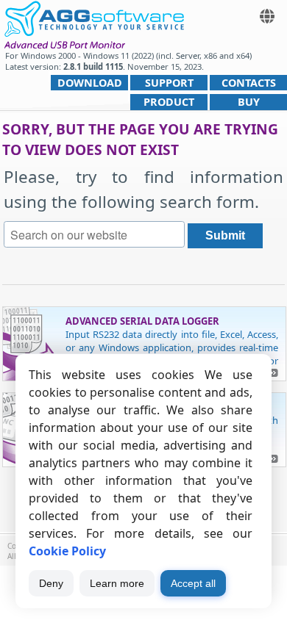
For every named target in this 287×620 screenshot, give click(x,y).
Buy (249, 102)
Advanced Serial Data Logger (142, 321)
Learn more (117, 583)
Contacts (249, 83)
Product (169, 102)
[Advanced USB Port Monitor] (94, 17)
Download (89, 83)
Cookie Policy (67, 551)
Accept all (193, 583)
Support (169, 83)
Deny (51, 583)
